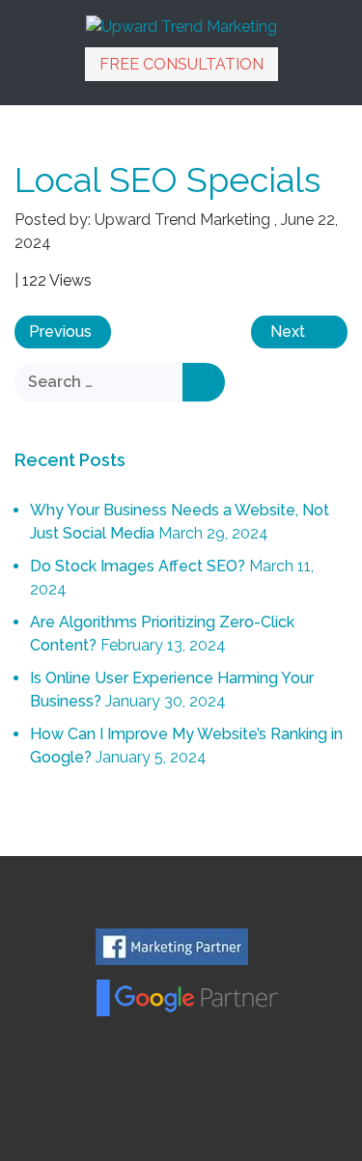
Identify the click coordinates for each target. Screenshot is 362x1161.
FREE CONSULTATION (181, 64)
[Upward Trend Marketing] (181, 25)
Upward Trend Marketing (182, 219)
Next (287, 331)
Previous (60, 331)
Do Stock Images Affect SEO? (137, 566)
